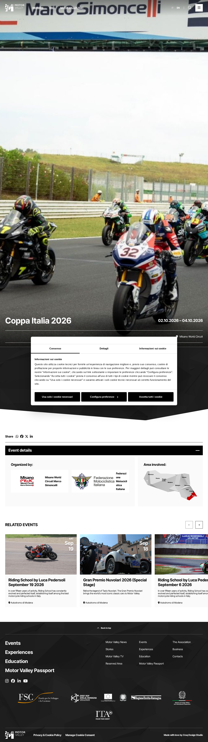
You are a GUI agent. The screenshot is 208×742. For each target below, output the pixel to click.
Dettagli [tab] (104, 348)
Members (37, 7)
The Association (182, 642)
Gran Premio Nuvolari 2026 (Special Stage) (115, 582)
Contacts (178, 656)
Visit (52, 7)
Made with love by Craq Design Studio (183, 735)
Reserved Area (114, 663)
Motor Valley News (116, 642)
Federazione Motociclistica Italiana (121, 481)
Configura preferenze (102, 396)
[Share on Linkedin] (31, 436)
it (173, 8)
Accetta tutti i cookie (150, 396)
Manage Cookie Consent (80, 735)
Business (178, 649)
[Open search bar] (189, 8)
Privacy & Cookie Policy (47, 735)
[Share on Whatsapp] (17, 436)
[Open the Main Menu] (199, 8)
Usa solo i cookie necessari (57, 396)
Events (13, 643)
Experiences (19, 652)
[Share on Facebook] (21, 436)
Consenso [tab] (55, 348)
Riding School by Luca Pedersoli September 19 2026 (36, 582)
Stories (109, 649)
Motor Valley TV (115, 656)
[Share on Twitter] (26, 436)
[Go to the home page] (14, 7)
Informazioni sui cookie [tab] (152, 348)
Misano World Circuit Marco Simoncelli (53, 481)
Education (16, 661)
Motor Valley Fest (72, 7)
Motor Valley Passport (29, 670)
